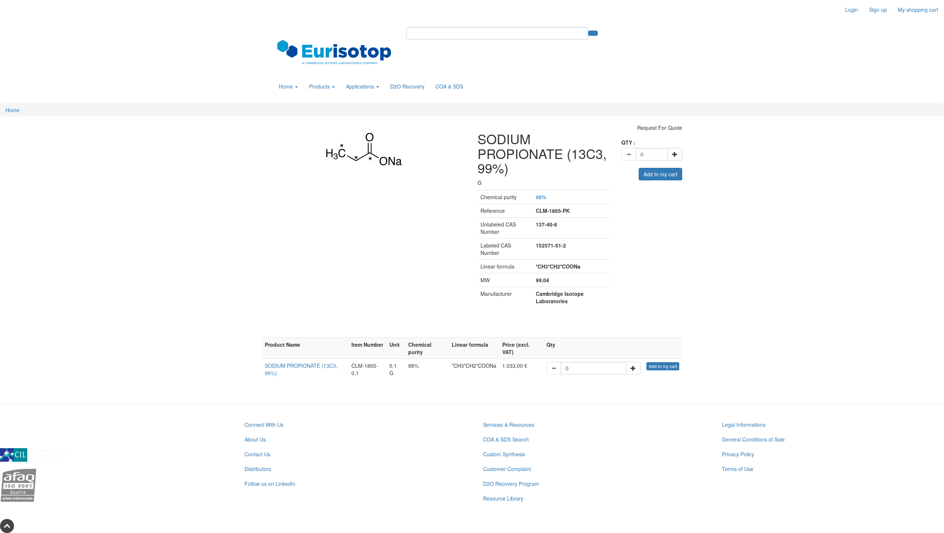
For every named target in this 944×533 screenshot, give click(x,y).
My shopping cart (918, 9)
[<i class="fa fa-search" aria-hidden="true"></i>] (593, 33)
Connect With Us (264, 424)
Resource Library (503, 498)
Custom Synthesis (504, 454)
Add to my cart (660, 174)
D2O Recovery (407, 86)
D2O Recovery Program (511, 483)
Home (286, 86)
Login (851, 9)
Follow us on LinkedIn (269, 483)
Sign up (878, 9)
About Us (255, 439)
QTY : (628, 142)
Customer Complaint (507, 469)
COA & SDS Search (506, 439)
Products (320, 86)
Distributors (257, 469)
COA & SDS (449, 86)
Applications (360, 86)
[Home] (337, 52)
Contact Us (257, 454)
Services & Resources (508, 424)
